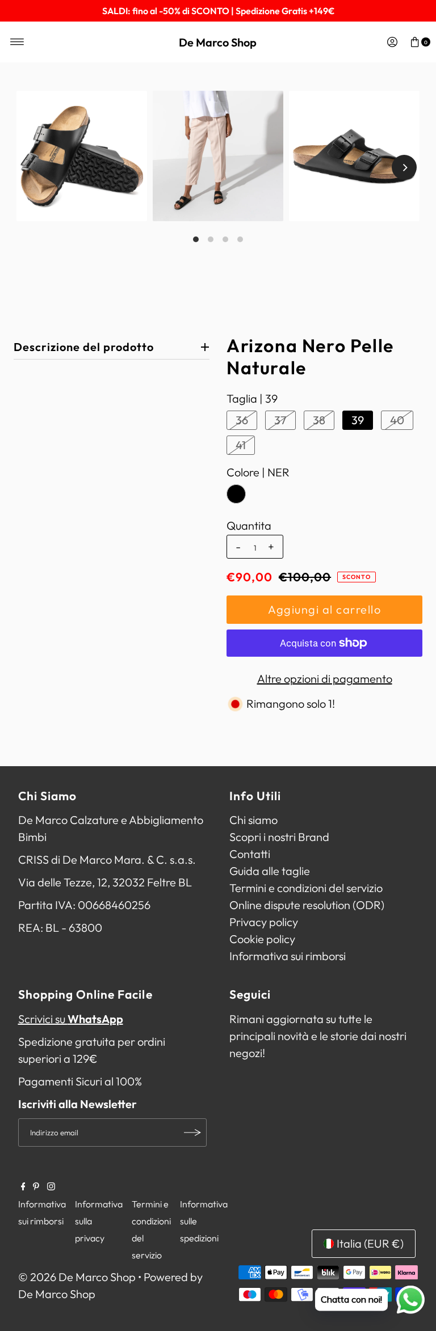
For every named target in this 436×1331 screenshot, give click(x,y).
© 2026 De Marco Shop (77, 1277)
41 (241, 445)
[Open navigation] (17, 42)
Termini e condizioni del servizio (306, 888)
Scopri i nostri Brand (279, 837)
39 (357, 420)
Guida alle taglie (269, 871)
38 (319, 420)
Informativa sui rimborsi (287, 956)
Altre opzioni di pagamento (324, 678)
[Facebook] (23, 1186)
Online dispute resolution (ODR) (306, 905)
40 (397, 420)
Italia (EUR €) (370, 1243)
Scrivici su (70, 1019)
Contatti (249, 854)
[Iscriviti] (192, 1132)
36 (242, 420)
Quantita (249, 525)
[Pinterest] (36, 1186)
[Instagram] (51, 1186)
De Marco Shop (218, 42)
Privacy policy (263, 922)
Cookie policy (262, 939)
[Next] (404, 167)
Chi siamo (253, 820)
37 (280, 420)
